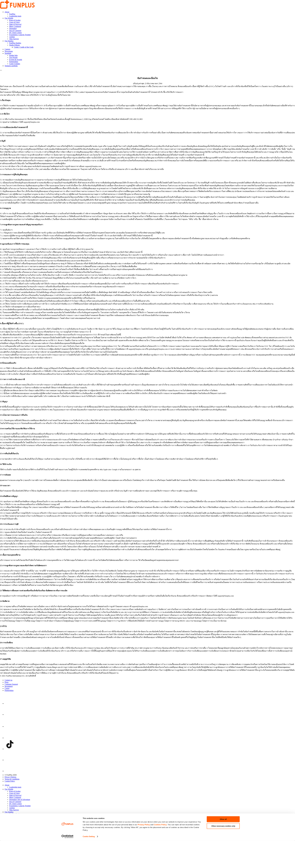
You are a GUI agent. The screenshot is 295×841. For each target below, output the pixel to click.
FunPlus (12, 14)
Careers (7, 49)
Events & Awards (15, 60)
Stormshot (13, 28)
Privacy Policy (144, 825)
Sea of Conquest (15, 31)
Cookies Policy (160, 825)
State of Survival (15, 24)
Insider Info (13, 55)
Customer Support (11, 684)
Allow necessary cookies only (223, 826)
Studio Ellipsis (14, 45)
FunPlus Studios (15, 43)
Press (6, 682)
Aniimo (12, 37)
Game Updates (14, 64)
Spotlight (8, 53)
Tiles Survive (14, 39)
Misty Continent (15, 26)
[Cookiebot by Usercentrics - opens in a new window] (67, 836)
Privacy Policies (10, 777)
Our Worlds (9, 18)
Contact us (8, 680)
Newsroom (9, 51)
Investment (9, 686)
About (7, 12)
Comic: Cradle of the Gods (23, 47)
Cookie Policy (10, 781)
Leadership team (15, 16)
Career (7, 688)
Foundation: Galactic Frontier (20, 35)
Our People (13, 57)
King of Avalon (15, 20)
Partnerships (13, 62)
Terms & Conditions (12, 779)
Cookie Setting (89, 836)
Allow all (223, 819)
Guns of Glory (14, 22)
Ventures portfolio (11, 66)
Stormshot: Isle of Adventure (19, 799)
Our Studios (9, 41)
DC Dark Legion (15, 33)
